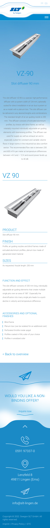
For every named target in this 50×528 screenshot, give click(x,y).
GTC (29, 524)
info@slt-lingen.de (25, 503)
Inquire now (25, 411)
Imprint (6, 524)
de (42, 3)
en (46, 3)
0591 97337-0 (25, 451)
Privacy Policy (18, 524)
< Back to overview (16, 354)
